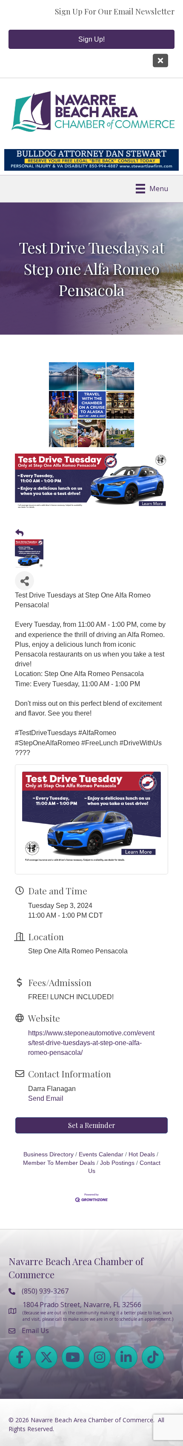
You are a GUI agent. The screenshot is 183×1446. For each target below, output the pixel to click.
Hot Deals (142, 1154)
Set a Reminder (91, 1125)
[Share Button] (24, 580)
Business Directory (48, 1154)
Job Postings (117, 1163)
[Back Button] (19, 533)
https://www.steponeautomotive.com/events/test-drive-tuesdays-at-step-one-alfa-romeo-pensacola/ (91, 1042)
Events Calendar (101, 1154)
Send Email (45, 1098)
